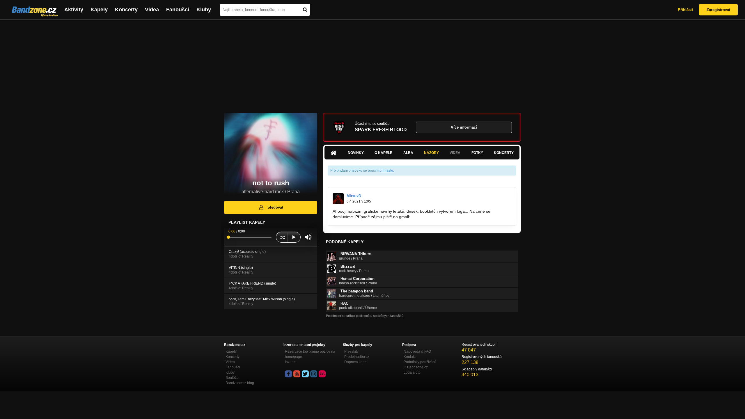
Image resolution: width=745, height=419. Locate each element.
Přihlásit (685, 10)
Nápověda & (417, 351)
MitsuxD (354, 196)
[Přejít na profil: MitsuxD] (338, 198)
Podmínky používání (420, 362)
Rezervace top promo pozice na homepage (310, 354)
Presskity (351, 351)
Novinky (356, 153)
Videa (152, 10)
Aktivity (73, 10)
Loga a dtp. (412, 372)
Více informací (464, 127)
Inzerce (291, 362)
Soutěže (232, 378)
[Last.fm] (322, 373)
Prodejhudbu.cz (356, 357)
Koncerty (126, 10)
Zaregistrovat (718, 10)
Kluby (203, 10)
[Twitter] (305, 373)
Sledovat (275, 207)
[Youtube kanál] (296, 373)
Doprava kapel (356, 362)
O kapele (383, 153)
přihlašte (386, 170)
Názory (431, 153)
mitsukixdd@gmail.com (432, 216)
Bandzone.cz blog (240, 383)
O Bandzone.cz (416, 367)
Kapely (99, 10)
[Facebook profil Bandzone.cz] (288, 373)
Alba (408, 153)
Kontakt (410, 357)
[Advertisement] (372, 63)
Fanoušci (177, 10)
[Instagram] (313, 373)
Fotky (477, 153)
